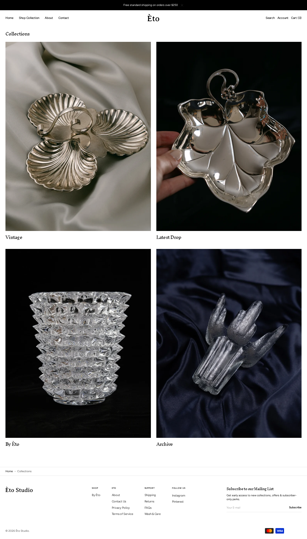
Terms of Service (122, 514)
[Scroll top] (300, 532)
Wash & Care (153, 514)
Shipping (150, 495)
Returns (149, 501)
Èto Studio (22, 530)
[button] (270, 18)
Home (9, 471)
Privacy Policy (121, 507)
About (116, 495)
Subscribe (295, 507)
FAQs (148, 507)
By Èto (96, 495)
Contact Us (119, 501)
